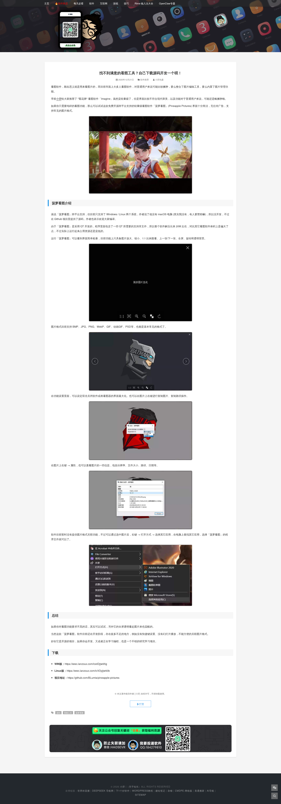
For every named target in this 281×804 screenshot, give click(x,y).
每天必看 (78, 3)
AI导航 (210, 790)
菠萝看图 (79, 712)
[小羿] (138, 693)
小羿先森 (159, 79)
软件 (91, 3)
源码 (58, 712)
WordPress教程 (142, 790)
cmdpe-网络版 (183, 790)
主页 (46, 3)
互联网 (103, 3)
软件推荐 (144, 79)
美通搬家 (199, 790)
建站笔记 (160, 790)
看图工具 (68, 712)
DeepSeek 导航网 (103, 790)
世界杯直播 (84, 790)
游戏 (115, 3)
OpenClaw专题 (167, 3)
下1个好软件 (123, 790)
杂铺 (170, 790)
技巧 (126, 3)
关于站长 (134, 786)
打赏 (141, 704)
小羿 (58, 99)
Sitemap (140, 794)
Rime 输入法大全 (144, 3)
